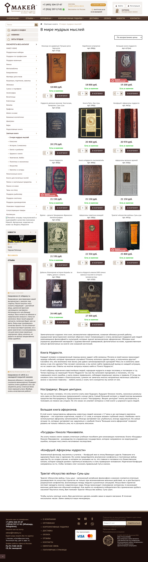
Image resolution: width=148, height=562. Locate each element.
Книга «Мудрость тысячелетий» (91, 160)
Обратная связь (51, 546)
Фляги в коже (11, 113)
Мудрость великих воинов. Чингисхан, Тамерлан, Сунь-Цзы (56, 104)
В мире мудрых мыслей (19, 137)
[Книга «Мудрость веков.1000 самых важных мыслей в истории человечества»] (91, 297)
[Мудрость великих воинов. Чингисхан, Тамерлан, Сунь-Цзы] (56, 125)
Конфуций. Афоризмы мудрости (126, 103)
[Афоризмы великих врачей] (126, 180)
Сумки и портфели (13, 89)
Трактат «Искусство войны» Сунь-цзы (126, 215)
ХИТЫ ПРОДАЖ (17, 39)
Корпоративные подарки (70, 18)
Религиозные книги (14, 174)
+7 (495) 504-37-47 (52, 4)
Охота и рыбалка (16, 150)
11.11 (10, 247)
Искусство (14, 166)
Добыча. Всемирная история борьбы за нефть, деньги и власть (56, 274)
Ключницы (10, 101)
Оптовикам (46, 18)
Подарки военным (14, 60)
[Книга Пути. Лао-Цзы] (91, 123)
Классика (13, 142)
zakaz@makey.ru (13, 533)
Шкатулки (10, 121)
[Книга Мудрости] (56, 180)
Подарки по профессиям (16, 56)
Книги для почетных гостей (17, 178)
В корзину (62, 96)
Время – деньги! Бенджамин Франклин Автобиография (56, 216)
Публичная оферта (109, 529)
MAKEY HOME (11, 48)
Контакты (135, 18)
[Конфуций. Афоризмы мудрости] (126, 123)
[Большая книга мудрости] (126, 65)
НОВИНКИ (15, 35)
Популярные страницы (55, 550)
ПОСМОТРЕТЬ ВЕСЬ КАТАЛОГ (17, 44)
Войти (120, 6)
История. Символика (18, 146)
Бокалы (9, 105)
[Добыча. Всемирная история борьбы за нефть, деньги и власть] (56, 294)
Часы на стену (12, 190)
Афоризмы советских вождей (91, 215)
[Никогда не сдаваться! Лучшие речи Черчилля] (56, 68)
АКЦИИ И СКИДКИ (18, 30)
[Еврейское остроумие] (91, 65)
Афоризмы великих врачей (126, 160)
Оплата (107, 18)
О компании (13, 18)
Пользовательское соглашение (113, 532)
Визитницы (10, 97)
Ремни (9, 65)
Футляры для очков (14, 77)
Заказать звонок (99, 5)
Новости (120, 18)
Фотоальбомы (12, 69)
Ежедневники (11, 73)
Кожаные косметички (15, 117)
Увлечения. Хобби (17, 158)
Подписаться (134, 523)
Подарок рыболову (14, 194)
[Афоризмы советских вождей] (91, 235)
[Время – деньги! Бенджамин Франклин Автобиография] (56, 237)
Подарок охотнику (14, 198)
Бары (8, 125)
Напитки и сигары (17, 170)
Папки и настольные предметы (19, 182)
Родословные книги (14, 129)
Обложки (10, 85)
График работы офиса (76, 6)
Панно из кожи (12, 186)
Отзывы (30, 18)
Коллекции (10, 214)
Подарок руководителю (16, 202)
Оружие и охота (16, 154)
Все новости (13, 255)
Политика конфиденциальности (114, 526)
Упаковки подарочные (15, 206)
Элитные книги (12, 133)
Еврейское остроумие (91, 46)
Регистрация (135, 6)
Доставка (94, 18)
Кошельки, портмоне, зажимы (18, 81)
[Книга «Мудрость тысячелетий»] (91, 180)
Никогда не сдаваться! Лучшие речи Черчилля (56, 47)
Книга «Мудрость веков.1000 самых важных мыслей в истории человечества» (91, 275)
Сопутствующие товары (15, 210)
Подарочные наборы (15, 52)
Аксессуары (11, 93)
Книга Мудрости (56, 160)
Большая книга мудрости (126, 46)
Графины (10, 109)
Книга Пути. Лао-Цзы (91, 103)
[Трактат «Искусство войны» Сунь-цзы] (126, 235)
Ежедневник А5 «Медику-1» (19, 296)
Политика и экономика (19, 162)
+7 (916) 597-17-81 (52, 9)
